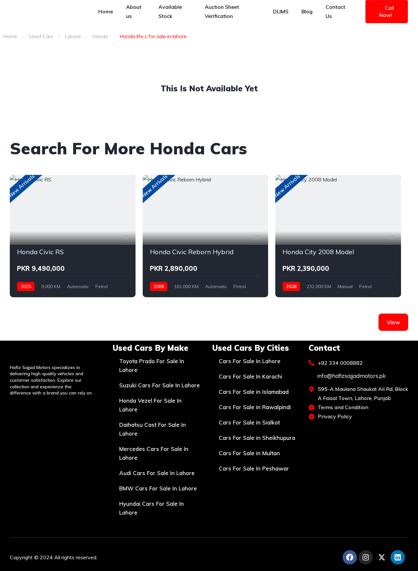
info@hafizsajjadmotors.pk (351, 375)
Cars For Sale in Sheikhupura (257, 437)
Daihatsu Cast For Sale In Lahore (152, 429)
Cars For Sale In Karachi (250, 376)
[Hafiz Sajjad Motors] (42, 11)
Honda (100, 36)
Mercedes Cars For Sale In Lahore (153, 453)
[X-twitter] (382, 557)
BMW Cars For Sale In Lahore (158, 488)
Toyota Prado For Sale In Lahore (151, 365)
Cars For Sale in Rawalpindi (255, 407)
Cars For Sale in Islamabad (254, 391)
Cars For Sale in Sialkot (249, 422)
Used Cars (41, 36)
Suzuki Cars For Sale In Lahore (159, 385)
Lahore (73, 36)
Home (10, 36)
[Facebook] (350, 557)
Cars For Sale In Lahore (250, 361)
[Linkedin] (398, 557)
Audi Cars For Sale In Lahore (157, 473)
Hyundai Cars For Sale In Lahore (151, 508)
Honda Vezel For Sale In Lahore (150, 405)
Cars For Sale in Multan (249, 453)
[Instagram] (366, 557)
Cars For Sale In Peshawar (254, 468)
